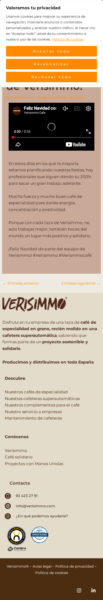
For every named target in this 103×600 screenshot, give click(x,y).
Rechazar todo (51, 77)
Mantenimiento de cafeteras (33, 418)
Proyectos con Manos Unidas (34, 463)
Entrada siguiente (80, 283)
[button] (20, 483)
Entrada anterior (21, 283)
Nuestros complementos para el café (42, 404)
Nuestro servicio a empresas (33, 411)
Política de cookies (67, 39)
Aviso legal (42, 566)
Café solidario (19, 456)
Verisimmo (16, 450)
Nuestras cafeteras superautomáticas (42, 398)
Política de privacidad (74, 566)
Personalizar (51, 64)
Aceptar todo (51, 51)
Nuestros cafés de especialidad (36, 391)
